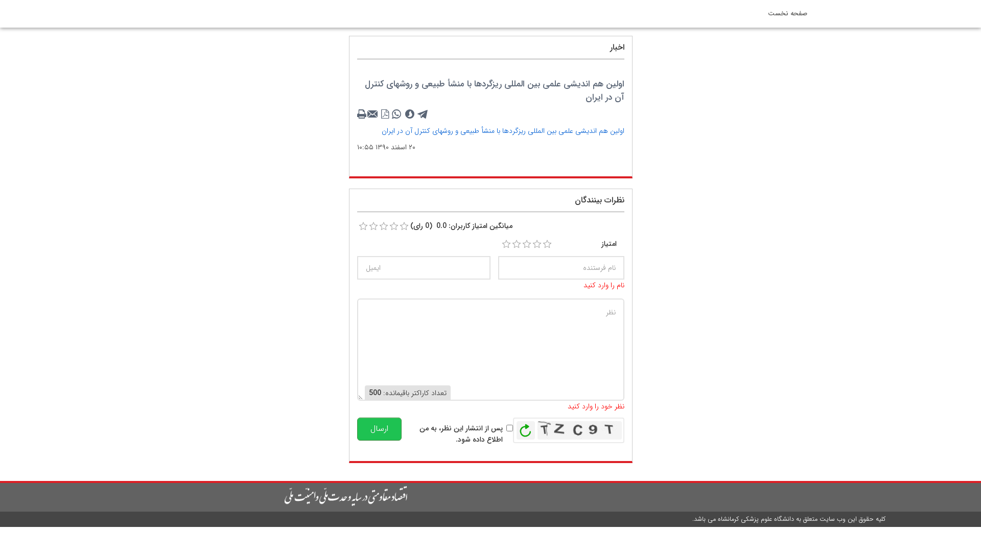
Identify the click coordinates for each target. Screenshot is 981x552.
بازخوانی (526, 428)
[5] (547, 244)
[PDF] (385, 114)
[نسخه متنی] (362, 114)
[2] (516, 244)
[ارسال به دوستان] (374, 114)
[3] (526, 244)
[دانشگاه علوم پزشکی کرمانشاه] (248, 496)
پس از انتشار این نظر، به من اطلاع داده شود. (461, 434)
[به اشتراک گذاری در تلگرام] (423, 114)
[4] (537, 244)
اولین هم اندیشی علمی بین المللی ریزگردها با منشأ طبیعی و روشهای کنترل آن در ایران (503, 130)
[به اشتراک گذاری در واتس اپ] (396, 114)
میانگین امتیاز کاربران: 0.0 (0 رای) (461, 226)
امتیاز (609, 243)
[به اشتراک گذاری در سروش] (409, 114)
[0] (363, 226)
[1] (506, 244)
